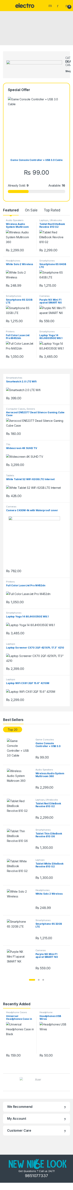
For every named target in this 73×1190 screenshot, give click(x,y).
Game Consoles (44, 739)
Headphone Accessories (47, 1013)
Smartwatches (14, 377)
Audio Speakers (15, 220)
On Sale (31, 210)
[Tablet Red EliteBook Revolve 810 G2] (19, 810)
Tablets (10, 475)
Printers (10, 331)
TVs (8, 444)
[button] (32, 980)
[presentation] (69, 1082)
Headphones (13, 260)
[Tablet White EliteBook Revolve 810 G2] (19, 870)
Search (50, 5)
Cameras (44, 296)
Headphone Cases (16, 1012)
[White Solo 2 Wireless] (19, 900)
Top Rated (52, 210)
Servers (31, 408)
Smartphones (47, 260)
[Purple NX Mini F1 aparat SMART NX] (19, 960)
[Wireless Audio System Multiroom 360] (19, 780)
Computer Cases (15, 408)
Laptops (43, 220)
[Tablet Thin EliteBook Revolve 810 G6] (19, 840)
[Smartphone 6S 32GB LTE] (19, 930)
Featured (11, 210)
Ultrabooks (56, 220)
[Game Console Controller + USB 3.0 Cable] (19, 750)
